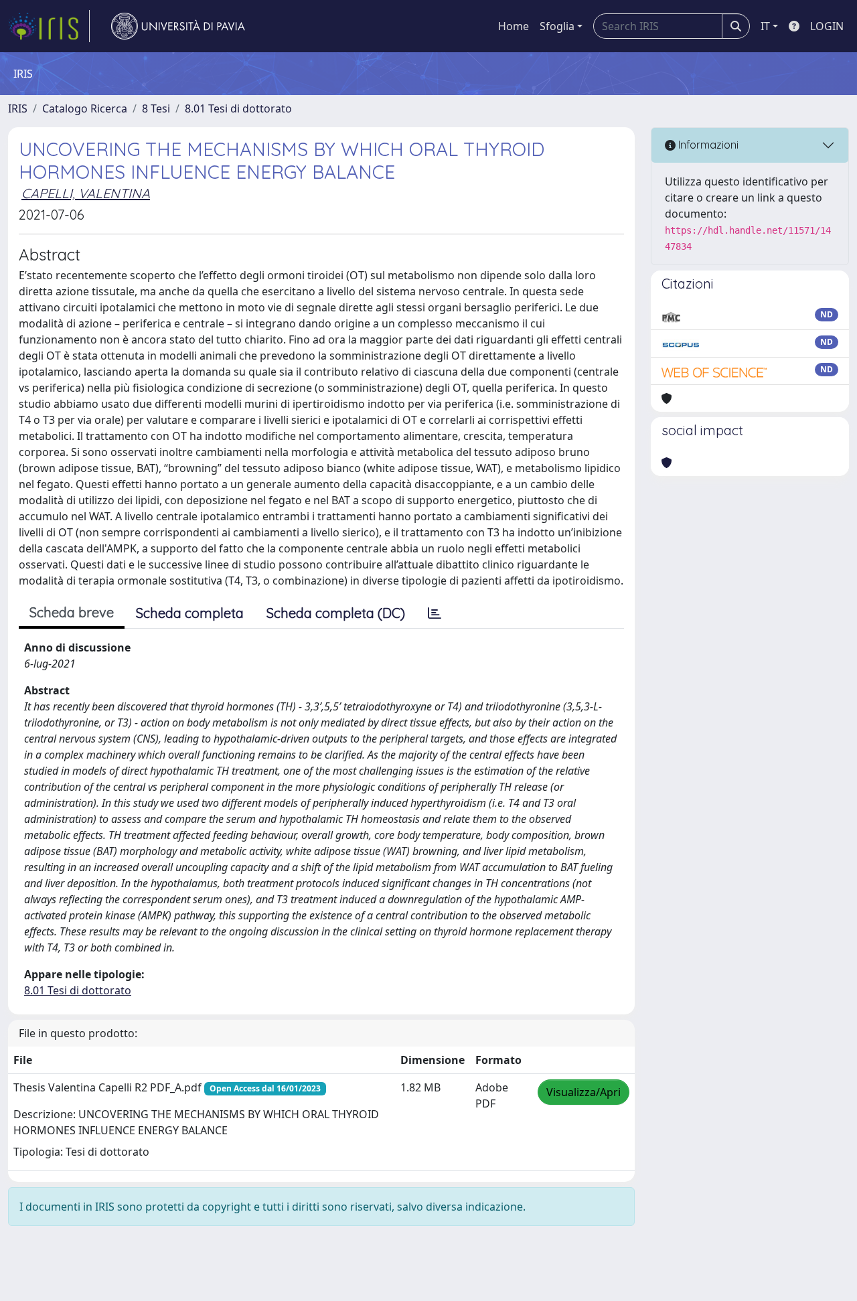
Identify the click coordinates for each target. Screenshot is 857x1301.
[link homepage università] (178, 26)
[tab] (434, 613)
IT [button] (765, 26)
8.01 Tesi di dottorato (238, 108)
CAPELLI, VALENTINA (85, 193)
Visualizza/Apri (583, 1092)
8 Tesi (156, 108)
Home (513, 26)
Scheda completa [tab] (190, 613)
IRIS (17, 108)
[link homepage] (49, 26)
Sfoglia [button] (557, 26)
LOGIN (827, 26)
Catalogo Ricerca (84, 108)
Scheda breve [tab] (71, 612)
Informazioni (707, 144)
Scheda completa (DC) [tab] (335, 613)
